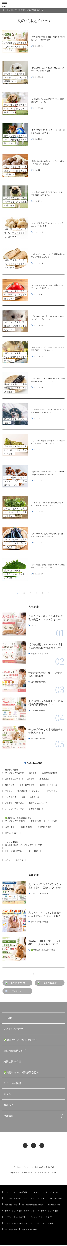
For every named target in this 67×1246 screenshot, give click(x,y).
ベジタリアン (51, 791)
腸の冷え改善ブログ (14, 1050)
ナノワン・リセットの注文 (15, 1217)
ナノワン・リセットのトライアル (45, 1192)
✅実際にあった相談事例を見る (18, 818)
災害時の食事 (34, 809)
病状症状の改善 (11, 770)
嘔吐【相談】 (27, 827)
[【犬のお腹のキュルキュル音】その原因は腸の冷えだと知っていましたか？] (14, 652)
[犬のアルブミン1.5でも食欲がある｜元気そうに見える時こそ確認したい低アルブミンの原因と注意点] (14, 920)
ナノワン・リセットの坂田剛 (16, 1192)
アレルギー (36, 791)
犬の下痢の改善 (56, 1198)
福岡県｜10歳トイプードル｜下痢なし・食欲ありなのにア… (45, 942)
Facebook (50, 983)
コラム (33, 625)
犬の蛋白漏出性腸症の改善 (32, 1204)
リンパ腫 (53, 785)
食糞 (23, 797)
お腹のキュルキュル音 (39, 654)
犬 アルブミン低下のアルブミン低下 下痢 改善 (24, 1198)
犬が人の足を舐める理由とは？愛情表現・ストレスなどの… (45, 617)
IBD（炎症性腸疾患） (14, 851)
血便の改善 (44, 778)
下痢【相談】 (36, 821)
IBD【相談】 (52, 821)
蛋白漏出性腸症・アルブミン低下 (19, 845)
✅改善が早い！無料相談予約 (19, 1040)
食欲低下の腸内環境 (30, 1229)
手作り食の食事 (11, 1229)
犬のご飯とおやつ (38, 739)
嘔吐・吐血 (33, 851)
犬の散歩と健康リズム (14, 803)
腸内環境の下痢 (54, 1204)
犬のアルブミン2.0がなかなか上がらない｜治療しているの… (45, 885)
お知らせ (19, 860)
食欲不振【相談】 (45, 827)
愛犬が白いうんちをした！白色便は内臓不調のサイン (45, 702)
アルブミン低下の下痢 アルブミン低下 (20, 1211)
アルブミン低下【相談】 (15, 821)
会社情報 (8, 1116)
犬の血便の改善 (11, 1204)
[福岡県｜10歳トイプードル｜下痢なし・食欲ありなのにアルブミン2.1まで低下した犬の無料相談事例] (14, 948)
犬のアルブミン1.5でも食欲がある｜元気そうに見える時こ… (45, 914)
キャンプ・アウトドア (14, 809)
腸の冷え (32, 773)
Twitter (17, 991)
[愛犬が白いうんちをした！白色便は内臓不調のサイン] (14, 709)
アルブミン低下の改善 (14, 773)
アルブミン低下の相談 (49, 1211)
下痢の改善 (29, 778)
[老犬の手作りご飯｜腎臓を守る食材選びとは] (14, 737)
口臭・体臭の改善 (26, 785)
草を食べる (34, 797)
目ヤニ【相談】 (11, 833)
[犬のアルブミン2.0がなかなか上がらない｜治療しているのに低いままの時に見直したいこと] (14, 892)
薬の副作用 (22, 791)
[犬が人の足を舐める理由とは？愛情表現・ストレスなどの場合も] (14, 624)
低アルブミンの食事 (45, 1223)
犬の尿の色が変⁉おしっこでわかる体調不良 (45, 674)
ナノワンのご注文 (13, 1029)
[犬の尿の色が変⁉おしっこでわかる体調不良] (14, 680)
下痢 (40, 845)
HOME (7, 1018)
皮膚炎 (42, 785)
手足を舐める (10, 797)
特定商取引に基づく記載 (44, 1167)
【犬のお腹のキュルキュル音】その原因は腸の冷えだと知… (45, 645)
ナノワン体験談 (11, 842)
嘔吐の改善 (9, 785)
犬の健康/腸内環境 (38, 682)
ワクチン (8, 791)
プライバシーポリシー (21, 1167)
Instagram (17, 983)
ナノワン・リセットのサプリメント (44, 1217)
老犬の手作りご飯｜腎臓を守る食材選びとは (45, 731)
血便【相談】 (10, 827)
